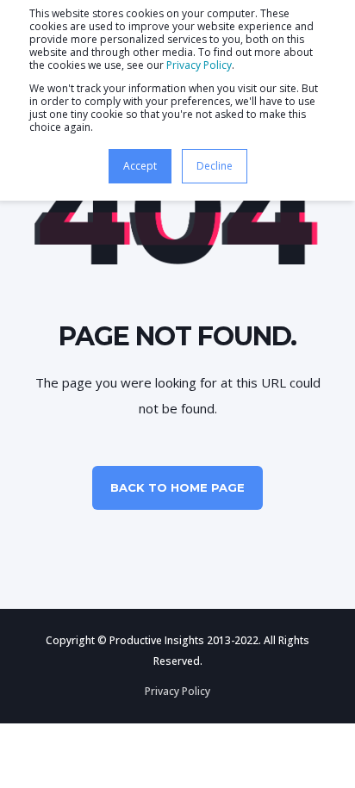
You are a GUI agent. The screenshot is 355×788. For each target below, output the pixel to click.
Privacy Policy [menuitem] (177, 691)
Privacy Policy (199, 65)
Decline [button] (214, 165)
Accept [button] (140, 165)
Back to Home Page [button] (177, 487)
